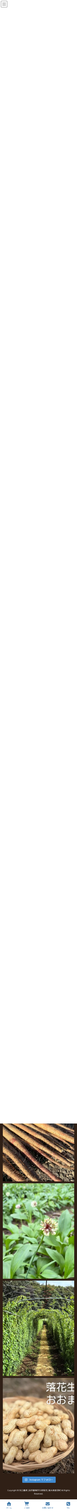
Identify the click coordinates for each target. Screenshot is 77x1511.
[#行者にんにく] (38, 1231)
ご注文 (27, 1508)
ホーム (9, 1508)
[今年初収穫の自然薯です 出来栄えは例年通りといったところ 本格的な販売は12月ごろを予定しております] (38, 1133)
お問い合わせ (47, 1508)
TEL (68, 1508)
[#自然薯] (38, 1328)
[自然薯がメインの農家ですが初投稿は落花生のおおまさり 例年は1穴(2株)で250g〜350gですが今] (38, 1425)
